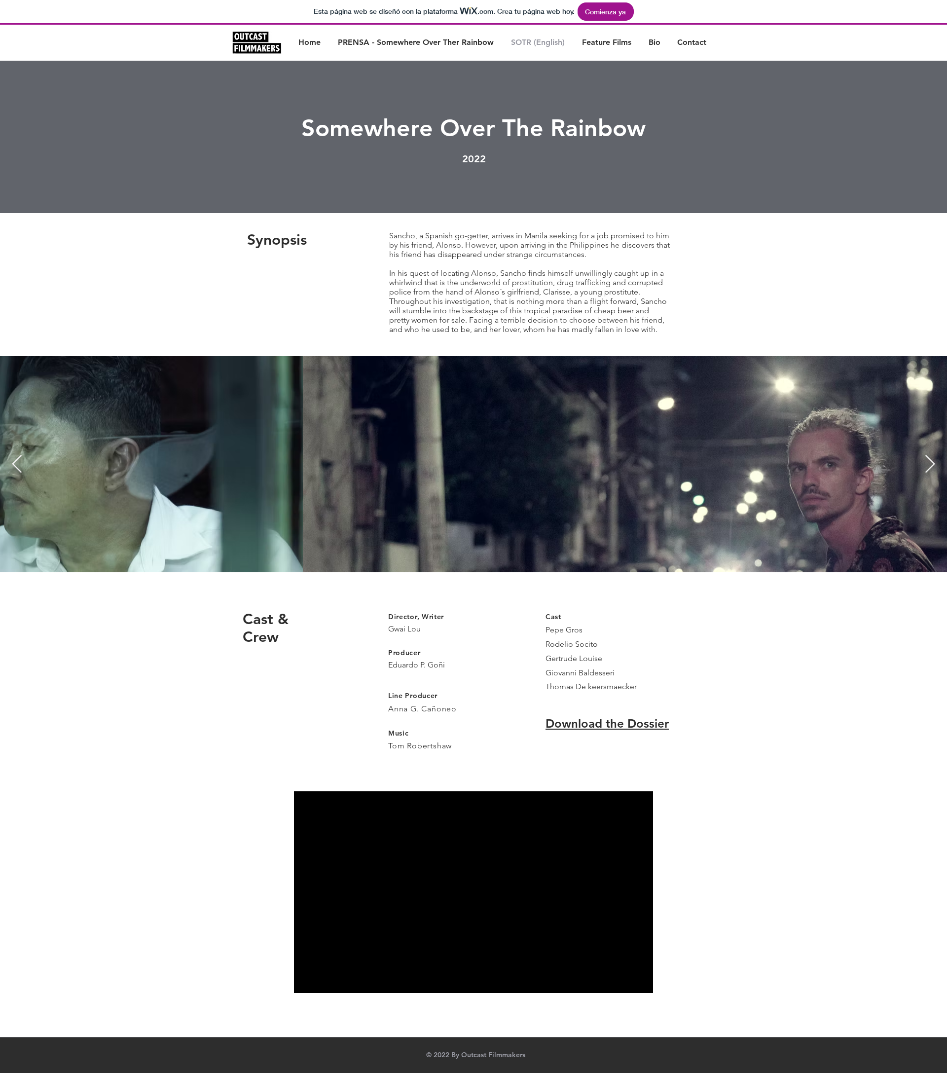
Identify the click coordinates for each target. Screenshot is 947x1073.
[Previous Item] (17, 464)
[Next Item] (930, 464)
